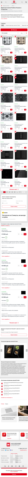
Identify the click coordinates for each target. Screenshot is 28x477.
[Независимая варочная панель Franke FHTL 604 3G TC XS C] (7, 35)
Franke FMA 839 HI (18, 182)
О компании (18, 460)
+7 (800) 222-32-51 (22, 448)
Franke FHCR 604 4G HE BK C (6, 106)
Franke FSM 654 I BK (6, 262)
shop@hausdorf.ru (23, 450)
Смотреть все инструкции (6, 397)
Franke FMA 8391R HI (21, 144)
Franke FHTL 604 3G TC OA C (20, 49)
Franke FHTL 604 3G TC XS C (6, 49)
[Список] (24, 33)
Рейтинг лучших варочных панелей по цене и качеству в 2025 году (9, 414)
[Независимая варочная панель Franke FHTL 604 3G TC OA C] (21, 35)
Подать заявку (14, 206)
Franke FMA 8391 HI (21, 68)
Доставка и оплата (5, 458)
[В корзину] (11, 52)
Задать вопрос (14, 334)
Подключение (4, 455)
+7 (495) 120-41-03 (5, 448)
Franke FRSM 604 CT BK (5, 182)
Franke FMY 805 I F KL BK (5, 163)
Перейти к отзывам (5, 225)
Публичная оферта (5, 462)
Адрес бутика (18, 462)
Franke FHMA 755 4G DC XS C (6, 125)
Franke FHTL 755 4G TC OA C (6, 68)
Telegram (7, 450)
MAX (12, 450)
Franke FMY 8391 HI (7, 87)
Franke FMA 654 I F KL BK (19, 163)
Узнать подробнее (14, 471)
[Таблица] (26, 33)
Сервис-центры (4, 460)
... (17, 192)
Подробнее (9, 438)
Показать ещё (13, 189)
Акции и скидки (14, 453)
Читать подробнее (5, 256)
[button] (4, 35)
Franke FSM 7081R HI (19, 125)
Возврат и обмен (19, 458)
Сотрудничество (19, 455)
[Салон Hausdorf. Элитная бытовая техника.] (1, 5)
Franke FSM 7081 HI (21, 87)
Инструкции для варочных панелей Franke (10, 380)
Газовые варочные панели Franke (13, 25)
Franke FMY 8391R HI (5, 144)
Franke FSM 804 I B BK (6, 231)
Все (2, 25)
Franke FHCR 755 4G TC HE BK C (20, 106)
